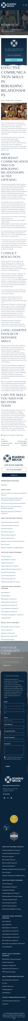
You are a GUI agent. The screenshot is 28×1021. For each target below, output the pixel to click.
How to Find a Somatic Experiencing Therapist (13, 503)
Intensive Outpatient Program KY (10, 525)
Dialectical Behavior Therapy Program (11, 569)
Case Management (7, 989)
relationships (19, 435)
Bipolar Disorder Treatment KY (9, 636)
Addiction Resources (8, 986)
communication (11, 435)
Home (2, 30)
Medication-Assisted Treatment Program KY (12, 541)
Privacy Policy (7, 1017)
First (5, 707)
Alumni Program (5, 544)
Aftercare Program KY (7, 528)
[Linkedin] (11, 797)
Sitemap (13, 1017)
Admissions (5, 1004)
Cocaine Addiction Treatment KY (9, 608)
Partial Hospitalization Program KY (10, 522)
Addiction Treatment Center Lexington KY (14, 1015)
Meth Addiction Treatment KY (9, 599)
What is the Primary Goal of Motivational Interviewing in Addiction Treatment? (11, 499)
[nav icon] (26, 5)
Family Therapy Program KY (8, 579)
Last (5, 713)
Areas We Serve (6, 993)
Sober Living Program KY (7, 538)
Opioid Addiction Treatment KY (9, 605)
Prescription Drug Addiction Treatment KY (12, 615)
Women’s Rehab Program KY (8, 535)
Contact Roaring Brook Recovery (11, 1001)
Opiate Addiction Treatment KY (9, 602)
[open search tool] (23, 5)
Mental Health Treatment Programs (10, 627)
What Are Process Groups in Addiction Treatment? (11, 512)
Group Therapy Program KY (8, 575)
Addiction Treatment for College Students (12, 548)
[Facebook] (4, 797)
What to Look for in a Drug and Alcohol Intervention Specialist (11, 507)
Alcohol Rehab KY (5, 596)
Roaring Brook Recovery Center (15, 1013)
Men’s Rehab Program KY (7, 532)
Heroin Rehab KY (5, 592)
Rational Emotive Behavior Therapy (10, 582)
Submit (8, 766)
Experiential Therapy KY (7, 563)
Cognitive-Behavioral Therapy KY (9, 566)
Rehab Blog (4, 485)
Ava (3, 101)
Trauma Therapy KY (6, 556)
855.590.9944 (6, 794)
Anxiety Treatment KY (6, 630)
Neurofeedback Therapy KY (8, 560)
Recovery (19, 101)
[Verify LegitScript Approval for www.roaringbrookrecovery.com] (6, 830)
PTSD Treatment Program (7, 639)
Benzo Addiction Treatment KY (9, 611)
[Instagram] (7, 797)
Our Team (4, 983)
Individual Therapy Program (8, 572)
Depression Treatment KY (8, 633)
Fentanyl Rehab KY (6, 618)
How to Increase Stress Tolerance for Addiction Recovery (13, 494)
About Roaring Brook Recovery (10, 980)
